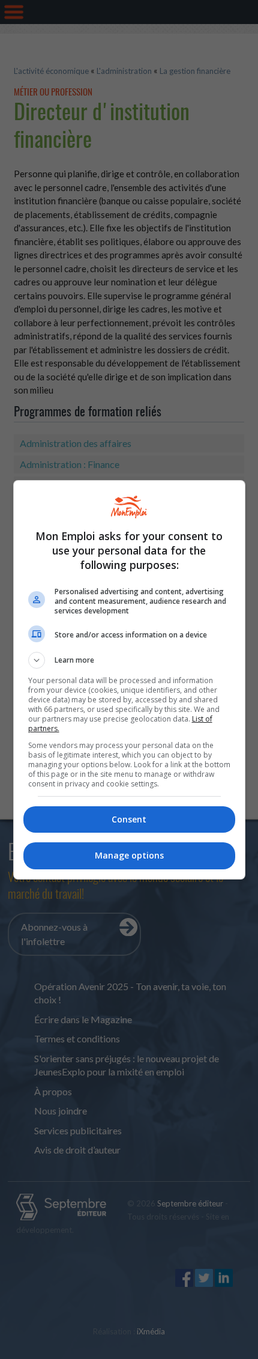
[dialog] (129, 680)
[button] (129, 660)
